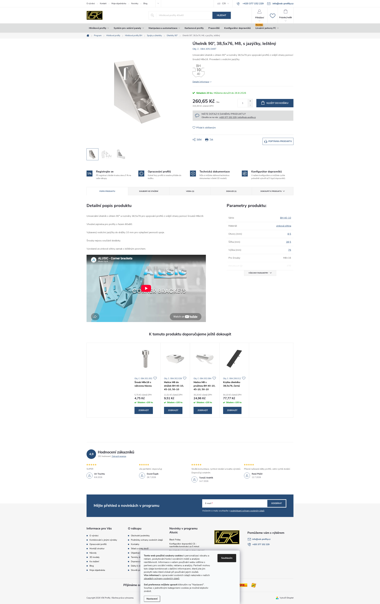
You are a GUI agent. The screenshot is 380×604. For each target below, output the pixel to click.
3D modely (94, 557)
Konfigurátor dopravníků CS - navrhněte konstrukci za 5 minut (184, 545)
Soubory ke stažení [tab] (148, 191)
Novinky (134, 3)
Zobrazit (143, 410)
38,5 (288, 242)
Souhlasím (226, 558)
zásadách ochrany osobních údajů (161, 578)
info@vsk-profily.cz (261, 539)
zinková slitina (283, 226)
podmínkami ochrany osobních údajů (247, 510)
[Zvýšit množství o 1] (250, 101)
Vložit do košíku (277, 103)
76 (289, 250)
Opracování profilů (98, 544)
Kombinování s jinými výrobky (103, 540)
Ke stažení (94, 561)
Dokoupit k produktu (271, 191)
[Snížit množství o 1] (250, 105)
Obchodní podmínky (140, 536)
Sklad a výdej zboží (139, 548)
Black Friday (174, 539)
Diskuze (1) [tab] (231, 191)
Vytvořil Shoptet (286, 598)
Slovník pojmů (137, 570)
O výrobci (91, 3)
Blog (145, 3)
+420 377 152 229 (260, 544)
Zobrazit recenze (119, 456)
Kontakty (135, 544)
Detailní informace (201, 81)
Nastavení (152, 598)
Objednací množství (140, 553)
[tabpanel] (145, 380)
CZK (224, 3)
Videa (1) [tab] (190, 191)
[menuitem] (99, 28)
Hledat (221, 15)
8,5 (289, 234)
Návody (93, 553)
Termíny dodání (138, 557)
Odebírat (276, 503)
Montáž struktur (97, 548)
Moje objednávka (118, 3)
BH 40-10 (285, 217)
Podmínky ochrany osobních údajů (147, 540)
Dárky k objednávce (140, 566)
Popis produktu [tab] (107, 191)
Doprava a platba (139, 561)
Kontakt (103, 3)
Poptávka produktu (280, 141)
